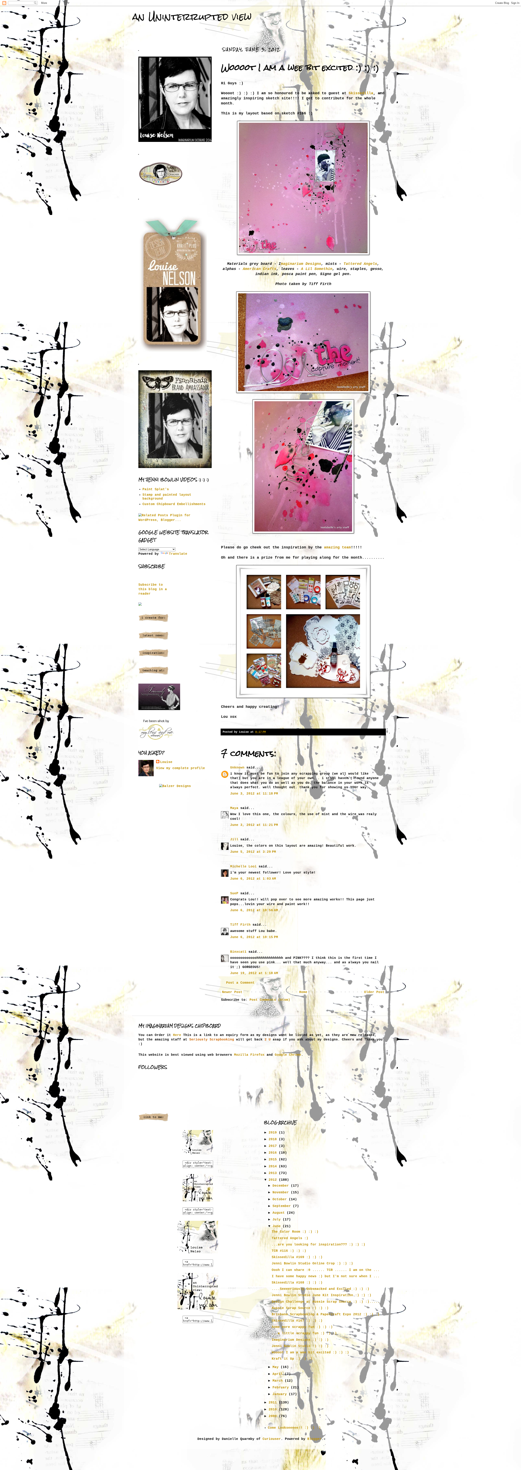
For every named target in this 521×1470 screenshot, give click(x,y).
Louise (166, 762)
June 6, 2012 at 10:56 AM (254, 910)
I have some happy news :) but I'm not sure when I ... (326, 1276)
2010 (274, 1409)
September (283, 1206)
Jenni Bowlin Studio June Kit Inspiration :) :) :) (321, 1295)
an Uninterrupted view (192, 17)
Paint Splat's (155, 489)
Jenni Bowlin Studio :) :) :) (300, 1346)
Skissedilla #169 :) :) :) (297, 1257)
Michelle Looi (243, 866)
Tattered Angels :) (290, 1238)
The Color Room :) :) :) (295, 1232)
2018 (274, 1139)
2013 (274, 1173)
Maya (234, 808)
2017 (274, 1146)
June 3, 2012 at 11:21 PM (254, 825)
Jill (234, 839)
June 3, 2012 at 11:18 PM (254, 794)
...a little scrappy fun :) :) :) (304, 1333)
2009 (274, 1416)
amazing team (337, 547)
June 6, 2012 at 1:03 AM (253, 879)
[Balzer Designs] (175, 786)
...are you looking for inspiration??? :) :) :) (318, 1244)
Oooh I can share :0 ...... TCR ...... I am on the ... (326, 1270)
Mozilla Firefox (249, 1055)
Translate (178, 554)
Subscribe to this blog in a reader (152, 589)
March (279, 1381)
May (277, 1367)
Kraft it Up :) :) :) (292, 1359)
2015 (274, 1159)
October (281, 1199)
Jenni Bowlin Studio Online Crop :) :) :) (312, 1263)
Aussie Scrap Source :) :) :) (300, 1308)
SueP (234, 893)
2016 (274, 1153)
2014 (274, 1166)
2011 (274, 1402)
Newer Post (232, 992)
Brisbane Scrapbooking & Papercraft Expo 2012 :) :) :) (326, 1314)
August (280, 1213)
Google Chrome (288, 1055)
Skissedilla (359, 93)
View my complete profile (180, 768)
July (278, 1219)
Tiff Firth (240, 925)
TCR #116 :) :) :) (289, 1251)
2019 (274, 1133)
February (282, 1387)
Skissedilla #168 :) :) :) (297, 1283)
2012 (274, 1180)
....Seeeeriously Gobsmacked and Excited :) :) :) (320, 1289)
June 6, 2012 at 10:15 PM (254, 937)
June (278, 1226)
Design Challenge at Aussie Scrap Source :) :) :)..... (326, 1302)
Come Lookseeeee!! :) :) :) (294, 1428)
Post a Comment (240, 983)
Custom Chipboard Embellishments (174, 504)
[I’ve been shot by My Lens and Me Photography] (156, 740)
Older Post (374, 992)
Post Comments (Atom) (270, 1000)
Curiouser (272, 1439)
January (281, 1394)
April (279, 1374)
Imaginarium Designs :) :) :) (300, 1340)
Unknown (237, 768)
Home (303, 992)
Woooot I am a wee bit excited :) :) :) (310, 1352)
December (282, 1186)
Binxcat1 (238, 952)
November (282, 1192)
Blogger (314, 1439)
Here (177, 1035)
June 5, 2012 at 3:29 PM (253, 852)
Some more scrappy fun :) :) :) (302, 1327)
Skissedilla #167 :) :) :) (297, 1321)
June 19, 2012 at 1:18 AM (254, 973)
